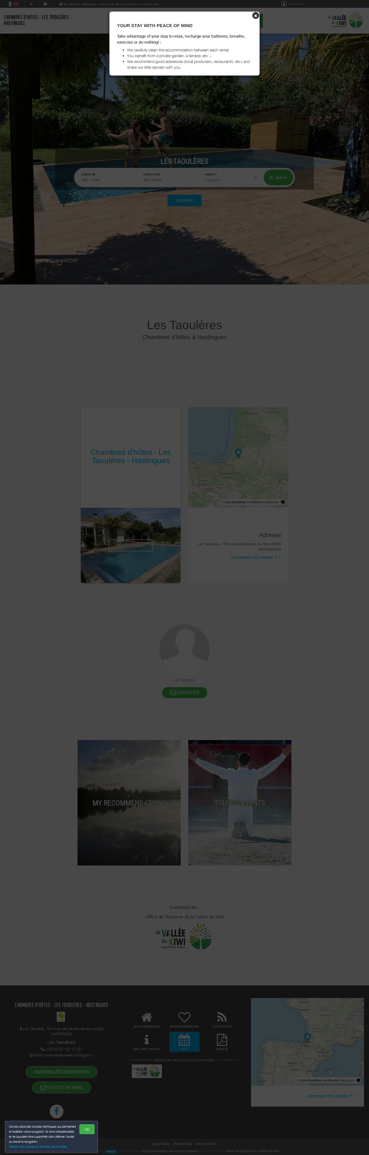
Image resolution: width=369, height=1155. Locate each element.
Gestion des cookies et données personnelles (38, 1146)
